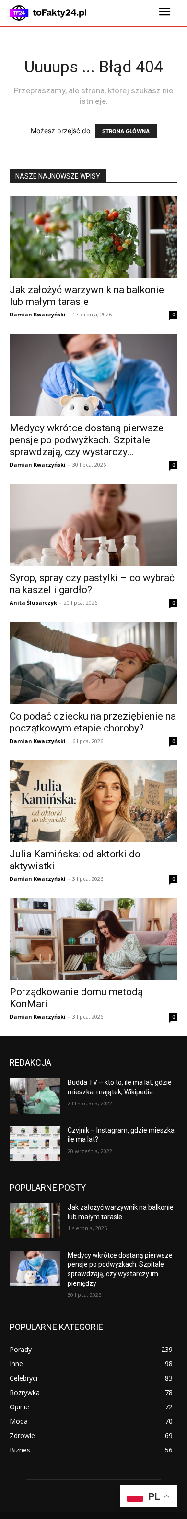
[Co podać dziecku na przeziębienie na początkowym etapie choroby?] (93, 663)
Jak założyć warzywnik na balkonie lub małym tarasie (87, 295)
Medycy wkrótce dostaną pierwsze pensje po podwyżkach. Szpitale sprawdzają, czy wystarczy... (87, 440)
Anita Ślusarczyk (33, 602)
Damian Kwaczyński (38, 314)
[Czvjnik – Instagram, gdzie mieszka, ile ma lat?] (35, 1143)
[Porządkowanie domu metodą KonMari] (93, 939)
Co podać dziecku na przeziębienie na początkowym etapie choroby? (93, 722)
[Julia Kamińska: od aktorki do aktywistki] (93, 801)
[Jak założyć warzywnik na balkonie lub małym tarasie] (93, 237)
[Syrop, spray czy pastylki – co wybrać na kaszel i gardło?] (93, 525)
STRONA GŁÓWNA (126, 131)
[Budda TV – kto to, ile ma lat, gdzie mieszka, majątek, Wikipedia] (35, 1096)
